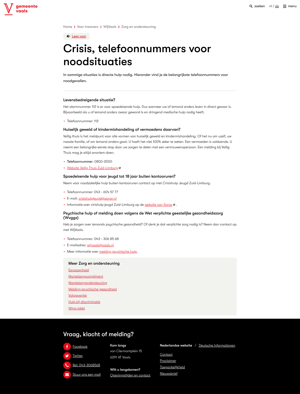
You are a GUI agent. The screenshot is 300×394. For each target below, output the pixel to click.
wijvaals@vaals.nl (100, 245)
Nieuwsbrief (169, 374)
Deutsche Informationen (217, 345)
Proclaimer (168, 361)
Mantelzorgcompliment (85, 276)
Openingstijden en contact (130, 375)
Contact (166, 355)
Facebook (80, 347)
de (277, 6)
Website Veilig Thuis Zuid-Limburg (92, 168)
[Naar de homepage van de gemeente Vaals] (20, 9)
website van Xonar (158, 205)
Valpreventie (77, 295)
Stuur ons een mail (87, 375)
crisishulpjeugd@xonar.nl (98, 198)
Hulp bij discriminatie (84, 302)
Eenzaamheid (78, 270)
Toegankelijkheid (172, 367)
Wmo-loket (76, 308)
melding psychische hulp (118, 252)
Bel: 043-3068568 (86, 365)
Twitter (78, 356)
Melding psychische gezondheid (92, 289)
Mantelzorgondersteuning (87, 283)
